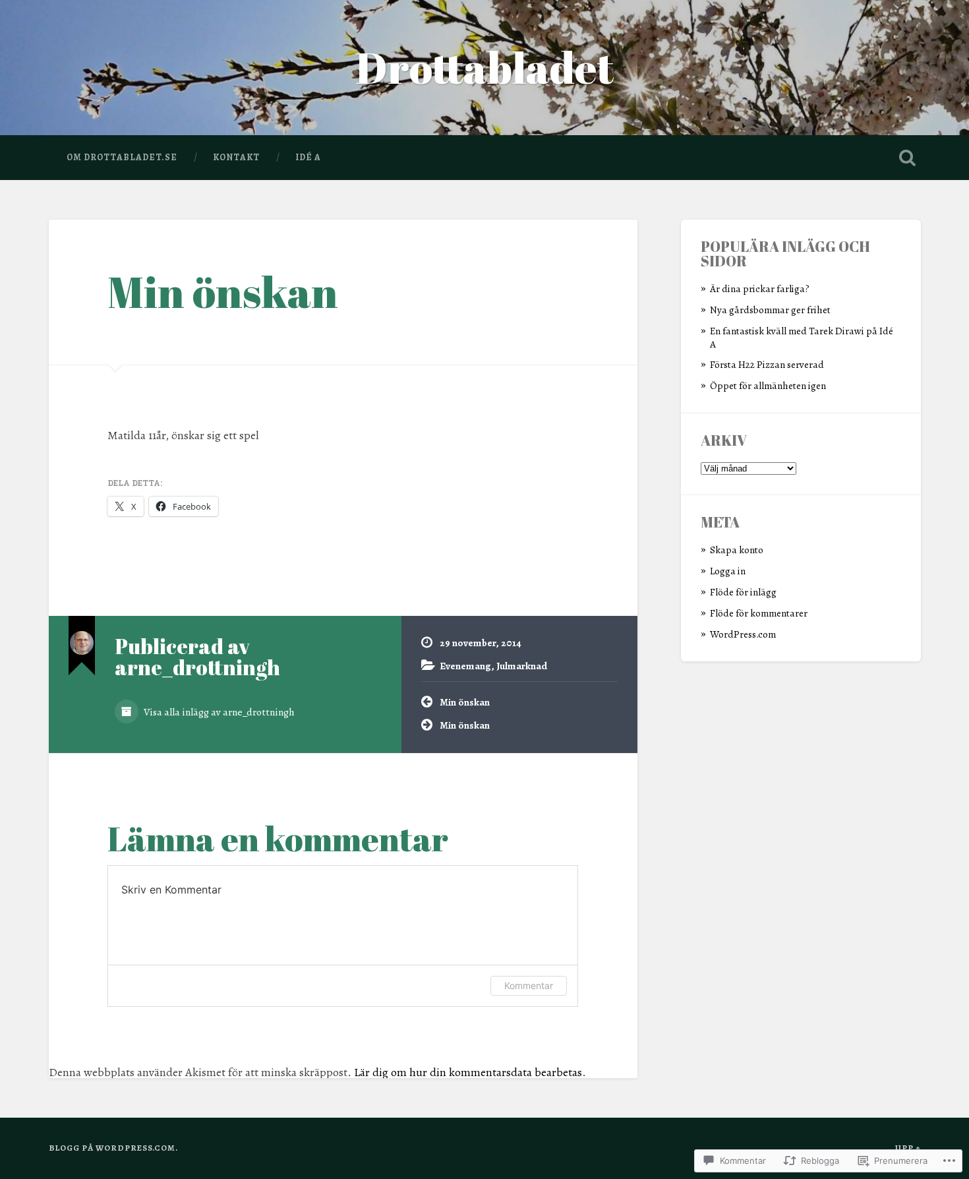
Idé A (308, 157)
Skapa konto (736, 550)
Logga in (728, 571)
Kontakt (236, 157)
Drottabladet (484, 67)
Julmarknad (521, 666)
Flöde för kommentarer (759, 613)
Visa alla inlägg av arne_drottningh (218, 712)
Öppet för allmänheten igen (768, 385)
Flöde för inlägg (743, 592)
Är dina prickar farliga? (759, 288)
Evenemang (465, 666)
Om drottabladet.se (122, 157)
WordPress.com (743, 634)
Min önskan (222, 291)
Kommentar (528, 985)
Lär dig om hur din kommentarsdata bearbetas (468, 1072)
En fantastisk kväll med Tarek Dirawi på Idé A (801, 337)
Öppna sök (908, 157)
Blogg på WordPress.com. (113, 1147)
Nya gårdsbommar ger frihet (770, 310)
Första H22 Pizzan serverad (767, 364)
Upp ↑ (908, 1147)
